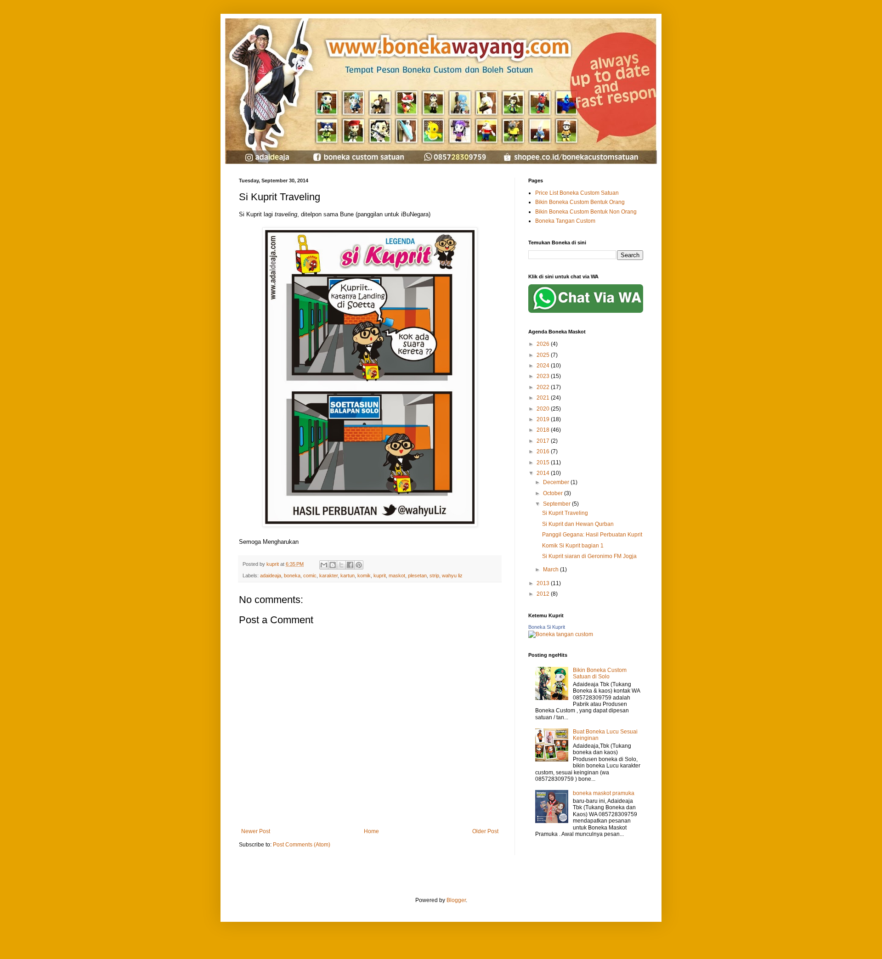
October (553, 493)
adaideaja (270, 575)
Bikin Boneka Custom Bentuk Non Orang (586, 212)
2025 (544, 355)
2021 (544, 398)
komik (364, 575)
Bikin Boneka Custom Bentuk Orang (580, 202)
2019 (544, 419)
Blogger (456, 900)
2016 (544, 451)
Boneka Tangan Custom (565, 221)
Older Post (485, 831)
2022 (544, 387)
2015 (544, 462)
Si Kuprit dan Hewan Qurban (578, 524)
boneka (292, 575)
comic (310, 575)
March (551, 569)
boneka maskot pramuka (603, 793)
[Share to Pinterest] (358, 565)
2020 (544, 409)
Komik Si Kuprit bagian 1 (573, 545)
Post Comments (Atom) (301, 844)
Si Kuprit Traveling (565, 513)
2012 (544, 594)
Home (371, 831)
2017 (544, 441)
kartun (347, 575)
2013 (544, 583)
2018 (544, 430)
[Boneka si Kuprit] (560, 634)
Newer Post (255, 831)
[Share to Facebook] (350, 565)
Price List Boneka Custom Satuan (577, 193)
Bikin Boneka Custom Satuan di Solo (600, 673)
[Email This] (323, 565)
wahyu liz (452, 575)
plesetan (417, 575)
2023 (544, 376)
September (557, 504)
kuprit (379, 575)
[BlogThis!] (332, 565)
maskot (397, 575)
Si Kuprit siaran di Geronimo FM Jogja (589, 556)
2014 (544, 473)
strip (434, 575)
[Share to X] (341, 565)
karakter (328, 575)
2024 (544, 365)
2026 (544, 344)
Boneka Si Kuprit (546, 627)
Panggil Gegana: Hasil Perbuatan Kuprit (592, 534)
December (557, 482)
